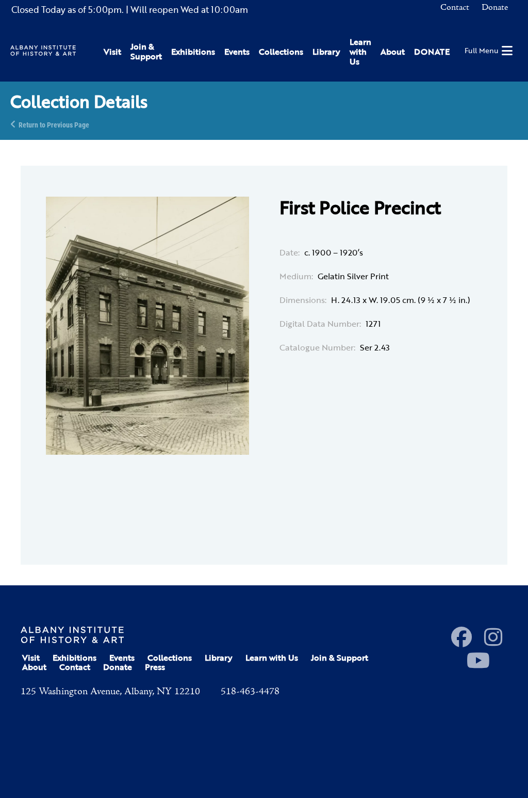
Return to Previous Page (54, 124)
